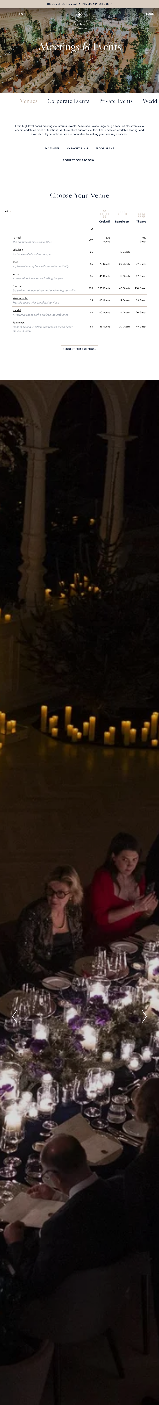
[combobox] (23, 14)
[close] (111, 4)
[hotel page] (79, 14)
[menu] (7, 14)
